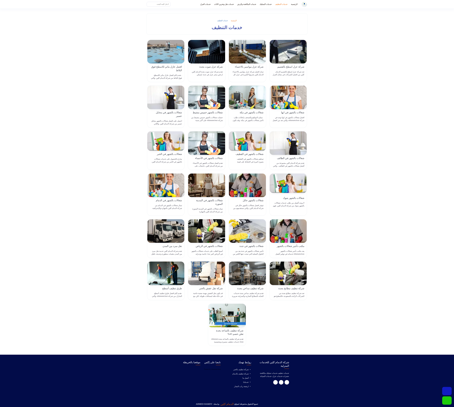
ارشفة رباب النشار (241, 386)
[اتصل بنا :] (447, 391)
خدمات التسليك (266, 4)
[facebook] (287, 382)
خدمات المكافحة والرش (246, 4)
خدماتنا (246, 382)
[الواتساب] (447, 400)
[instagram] (275, 382)
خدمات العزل (205, 4)
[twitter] (281, 382)
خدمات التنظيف (281, 4)
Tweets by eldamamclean (212, 369)
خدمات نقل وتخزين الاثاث (224, 4)
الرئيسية (294, 4)
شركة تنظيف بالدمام (240, 374)
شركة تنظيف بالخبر (241, 369)
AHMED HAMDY (204, 404)
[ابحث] (149, 4)
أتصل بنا (245, 378)
